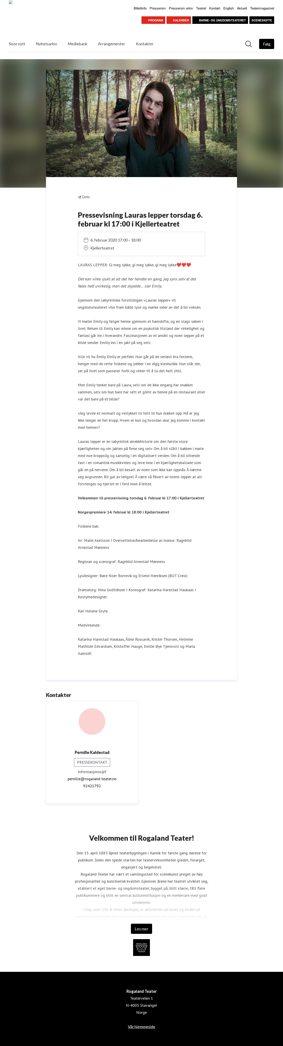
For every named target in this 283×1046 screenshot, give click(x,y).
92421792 (92, 785)
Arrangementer (111, 43)
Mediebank (77, 43)
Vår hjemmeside (141, 1026)
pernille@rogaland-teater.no (92, 778)
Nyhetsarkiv (46, 43)
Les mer (141, 928)
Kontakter (145, 43)
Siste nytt (17, 43)
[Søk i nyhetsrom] (248, 43)
